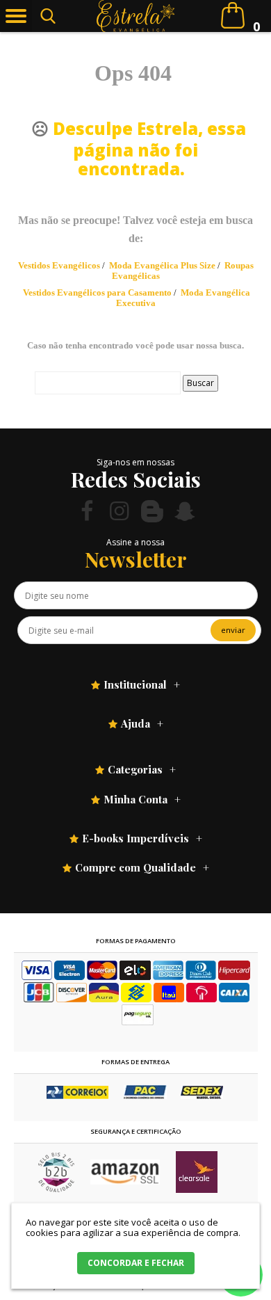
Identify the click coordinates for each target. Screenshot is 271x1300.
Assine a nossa (135, 542)
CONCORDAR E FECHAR (136, 1263)
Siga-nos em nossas (135, 462)
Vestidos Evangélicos (59, 265)
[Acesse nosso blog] (152, 511)
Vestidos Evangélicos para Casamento (97, 292)
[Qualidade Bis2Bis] (56, 1189)
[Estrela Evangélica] (136, 16)
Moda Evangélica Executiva (183, 297)
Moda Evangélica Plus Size (162, 265)
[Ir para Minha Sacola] (232, 15)
